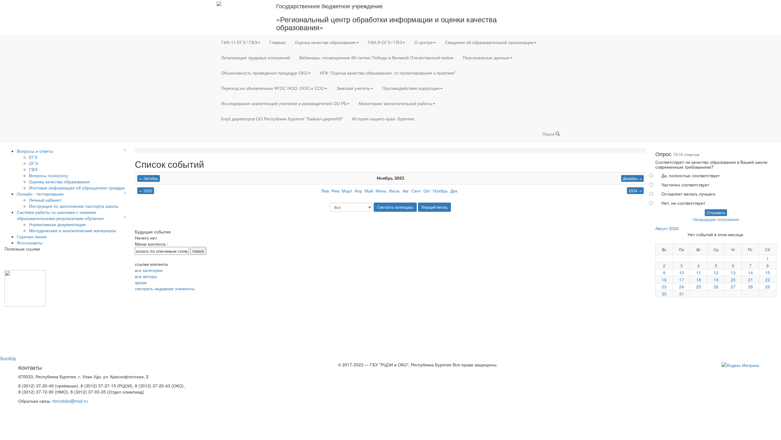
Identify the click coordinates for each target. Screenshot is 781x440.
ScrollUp (8, 358)
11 (698, 273)
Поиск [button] (549, 134)
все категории (149, 270)
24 (681, 287)
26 (716, 287)
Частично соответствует (685, 185)
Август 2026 (667, 228)
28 (750, 287)
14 (750, 273)
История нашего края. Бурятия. (383, 119)
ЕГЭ (33, 157)
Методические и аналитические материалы (72, 230)
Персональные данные (486, 57)
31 (681, 294)
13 (733, 273)
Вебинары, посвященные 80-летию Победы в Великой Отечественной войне (376, 57)
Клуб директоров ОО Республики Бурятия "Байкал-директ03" (282, 119)
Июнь (381, 191)
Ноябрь (440, 191)
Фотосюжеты (29, 243)
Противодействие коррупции (411, 88)
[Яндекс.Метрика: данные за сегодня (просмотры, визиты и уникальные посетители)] (740, 365)
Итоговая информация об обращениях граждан (77, 188)
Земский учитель (353, 88)
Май (369, 191)
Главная (277, 42)
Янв (325, 191)
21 (750, 280)
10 (681, 273)
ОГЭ (33, 163)
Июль (394, 191)
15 (767, 273)
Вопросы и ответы (35, 151)
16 (664, 280)
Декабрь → (632, 178)
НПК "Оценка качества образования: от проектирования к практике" (388, 73)
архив (140, 282)
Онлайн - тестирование (40, 194)
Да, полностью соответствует (690, 175)
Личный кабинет (45, 200)
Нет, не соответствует (683, 203)
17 (681, 280)
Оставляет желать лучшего (688, 194)
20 (733, 280)
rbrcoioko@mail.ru (70, 401)
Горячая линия (32, 236)
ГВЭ (33, 169)
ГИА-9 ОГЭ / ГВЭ (385, 42)
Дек (453, 191)
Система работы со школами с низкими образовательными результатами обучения (60, 215)
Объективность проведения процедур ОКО (264, 73)
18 (698, 280)
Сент (416, 191)
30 (664, 294)
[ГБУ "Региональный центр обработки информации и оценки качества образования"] (219, 3)
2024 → (635, 190)
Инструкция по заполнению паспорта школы (73, 206)
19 (716, 280)
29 (767, 287)
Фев (335, 191)
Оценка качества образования (325, 42)
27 (733, 287)
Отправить (716, 212)
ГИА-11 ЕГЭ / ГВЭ (239, 42)
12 (716, 273)
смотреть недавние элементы (165, 288)
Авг (405, 191)
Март (347, 191)
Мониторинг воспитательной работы (395, 103)
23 (664, 287)
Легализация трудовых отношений (255, 57)
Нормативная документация (57, 224)
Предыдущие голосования (716, 219)
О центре (423, 42)
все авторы (146, 276)
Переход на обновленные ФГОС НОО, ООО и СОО (272, 88)
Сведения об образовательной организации (489, 42)
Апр (358, 191)
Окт (426, 191)
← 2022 (145, 190)
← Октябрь (148, 178)
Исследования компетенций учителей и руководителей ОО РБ (284, 103)
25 (698, 287)
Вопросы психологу (48, 175)
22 (767, 280)
